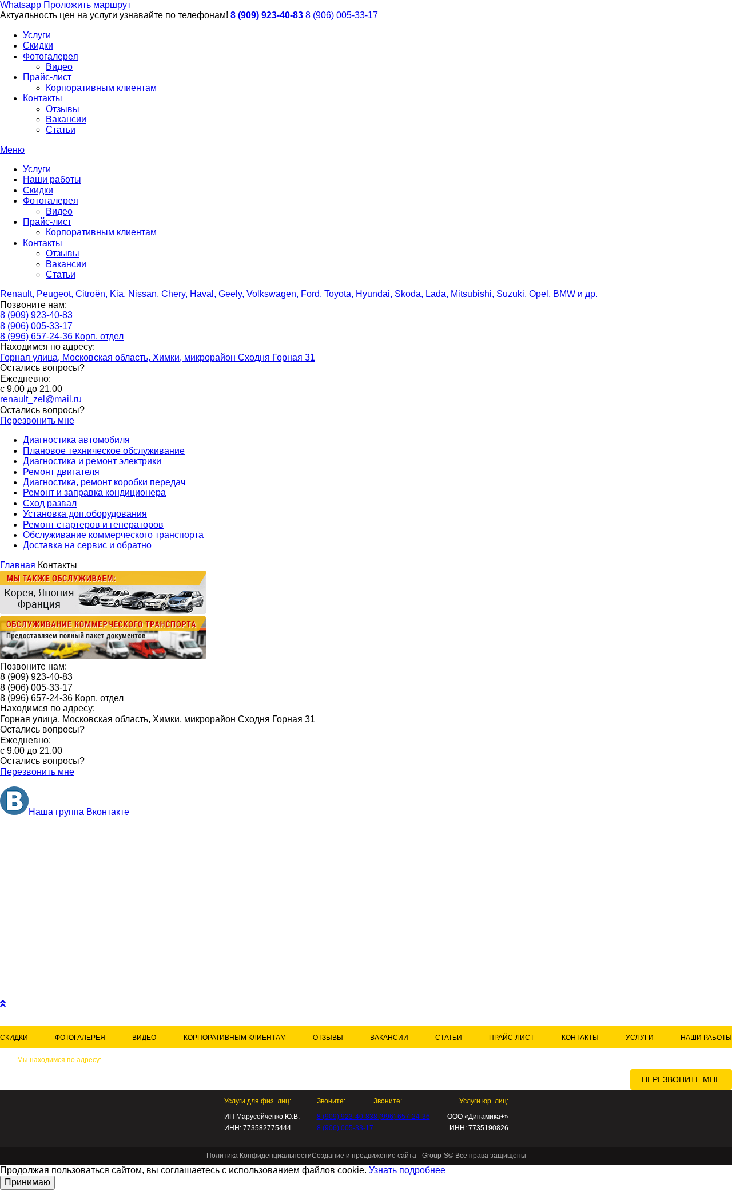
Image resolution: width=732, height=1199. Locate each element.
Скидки (38, 45)
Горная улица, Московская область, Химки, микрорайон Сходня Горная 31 (157, 357)
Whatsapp (21, 5)
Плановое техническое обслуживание (104, 451)
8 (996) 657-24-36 (401, 1117)
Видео (59, 67)
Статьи (60, 129)
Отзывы (62, 109)
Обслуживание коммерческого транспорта (113, 535)
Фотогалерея (50, 56)
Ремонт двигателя (61, 472)
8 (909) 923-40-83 (266, 15)
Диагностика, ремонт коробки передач (104, 482)
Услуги (37, 35)
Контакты (42, 98)
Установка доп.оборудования (85, 514)
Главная (17, 565)
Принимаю (27, 1182)
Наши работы (52, 179)
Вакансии (66, 119)
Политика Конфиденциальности (259, 1155)
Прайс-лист (47, 77)
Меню (12, 150)
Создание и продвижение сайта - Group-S (380, 1155)
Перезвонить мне (37, 420)
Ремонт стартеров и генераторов (93, 524)
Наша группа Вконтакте (79, 812)
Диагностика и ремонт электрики (92, 461)
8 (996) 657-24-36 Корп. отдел (62, 336)
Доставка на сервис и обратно (87, 545)
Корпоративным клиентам (101, 88)
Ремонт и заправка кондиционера (94, 492)
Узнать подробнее (407, 1170)
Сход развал (50, 503)
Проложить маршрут (87, 5)
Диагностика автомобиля (76, 440)
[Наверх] (3, 1003)
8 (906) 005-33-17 (341, 15)
